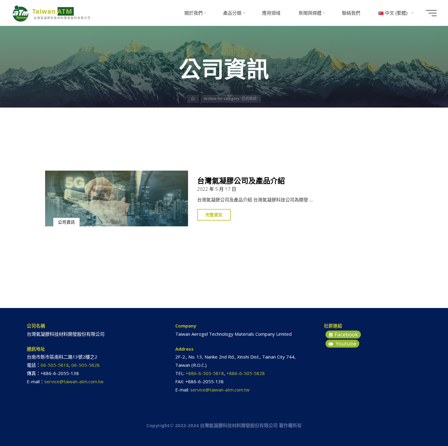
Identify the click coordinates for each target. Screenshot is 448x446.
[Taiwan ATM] (21, 13)
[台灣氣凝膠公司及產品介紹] (116, 198)
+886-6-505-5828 (245, 373)
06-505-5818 (55, 365)
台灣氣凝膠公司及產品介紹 (241, 180)
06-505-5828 (85, 365)
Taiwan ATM (52, 11)
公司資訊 (66, 222)
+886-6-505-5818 (205, 373)
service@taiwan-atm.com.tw (74, 381)
